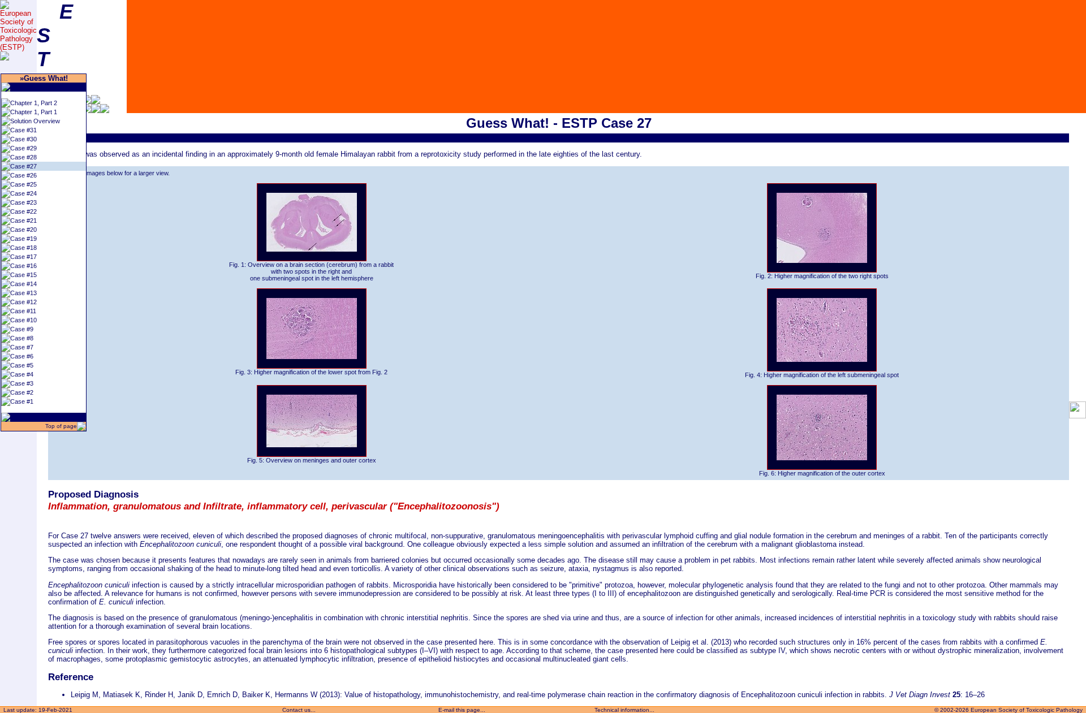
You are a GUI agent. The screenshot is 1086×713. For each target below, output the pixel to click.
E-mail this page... (462, 710)
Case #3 (21, 383)
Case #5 (21, 365)
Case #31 (23, 130)
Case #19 (23, 238)
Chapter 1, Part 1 (33, 112)
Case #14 (23, 283)
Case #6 (21, 356)
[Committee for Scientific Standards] (95, 110)
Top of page (60, 426)
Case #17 (23, 256)
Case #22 (23, 211)
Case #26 (23, 175)
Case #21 (23, 220)
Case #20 (23, 229)
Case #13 (23, 292)
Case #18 (23, 247)
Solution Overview (35, 121)
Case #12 (23, 302)
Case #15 (23, 274)
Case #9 (21, 329)
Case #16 (23, 265)
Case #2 (21, 392)
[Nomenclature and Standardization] (104, 110)
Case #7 (21, 347)
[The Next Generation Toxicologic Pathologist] (95, 101)
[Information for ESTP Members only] (86, 110)
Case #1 (21, 401)
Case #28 (23, 157)
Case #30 (23, 139)
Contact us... (299, 710)
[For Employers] (86, 101)
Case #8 (21, 338)
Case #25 (23, 184)
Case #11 (23, 311)
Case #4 (21, 374)
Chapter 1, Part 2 (33, 103)
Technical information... (624, 710)
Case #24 (23, 193)
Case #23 (23, 202)
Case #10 (23, 320)
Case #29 (23, 148)
